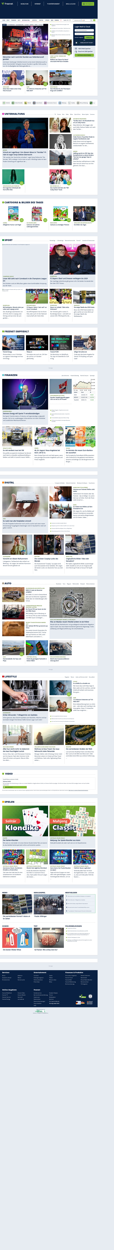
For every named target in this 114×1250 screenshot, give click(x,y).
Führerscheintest (90, 583)
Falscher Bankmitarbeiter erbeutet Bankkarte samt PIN (77, 931)
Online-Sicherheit (85, 975)
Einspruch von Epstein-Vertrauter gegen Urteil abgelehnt (60, 25)
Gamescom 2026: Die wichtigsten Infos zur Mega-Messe (62, 528)
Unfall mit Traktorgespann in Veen (73, 937)
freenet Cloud (68, 977)
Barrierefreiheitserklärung (41, 995)
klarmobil (20, 997)
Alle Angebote (89, 4)
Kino (63, 114)
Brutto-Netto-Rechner (86, 979)
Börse (3, 975)
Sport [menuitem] (8, 20)
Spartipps (92, 375)
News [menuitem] (3, 20)
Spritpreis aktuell (6, 977)
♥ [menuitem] (61, 20)
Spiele (51, 975)
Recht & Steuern (84, 375)
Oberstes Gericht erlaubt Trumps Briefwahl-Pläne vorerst (78, 907)
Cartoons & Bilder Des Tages (24, 202)
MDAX (76, 397)
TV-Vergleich (84, 984)
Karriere (51, 999)
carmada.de (21, 999)
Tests (64, 583)
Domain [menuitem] (57, 20)
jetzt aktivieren (9, 787)
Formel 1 (79, 240)
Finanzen (11, 375)
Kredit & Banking (75, 375)
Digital (9, 482)
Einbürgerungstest (39, 977)
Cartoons (92, 114)
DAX (75, 395)
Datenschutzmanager (39, 1001)
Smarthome (92, 482)
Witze (71, 114)
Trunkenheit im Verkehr (71, 928)
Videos (51, 977)
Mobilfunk (24, 4)
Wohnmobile (76, 583)
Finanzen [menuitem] (13, 20)
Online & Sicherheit (71, 482)
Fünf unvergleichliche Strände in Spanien (59, 716)
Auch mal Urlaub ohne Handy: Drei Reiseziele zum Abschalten (63, 721)
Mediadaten (52, 997)
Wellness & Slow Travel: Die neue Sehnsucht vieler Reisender (63, 718)
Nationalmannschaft (70, 240)
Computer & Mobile (60, 482)
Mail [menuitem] (52, 20)
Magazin (69, 583)
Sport (8, 240)
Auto (8, 583)
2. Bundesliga (60, 240)
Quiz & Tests (77, 114)
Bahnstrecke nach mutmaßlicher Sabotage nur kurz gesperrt (79, 896)
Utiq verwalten (38, 1003)
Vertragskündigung (54, 1001)
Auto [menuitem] (19, 20)
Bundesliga (52, 240)
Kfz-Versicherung (69, 984)
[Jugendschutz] (40, 1011)
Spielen (9, 801)
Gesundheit (92, 676)
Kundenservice (38, 993)
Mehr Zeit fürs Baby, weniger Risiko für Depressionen (78, 903)
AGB (35, 1005)
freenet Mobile (22, 995)
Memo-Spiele (85, 114)
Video (67, 114)
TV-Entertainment (53, 4)
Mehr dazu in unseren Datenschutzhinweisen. (78, 790)
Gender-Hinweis (53, 993)
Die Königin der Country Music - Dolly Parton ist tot (61, 28)
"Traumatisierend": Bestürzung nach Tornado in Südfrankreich (79, 911)
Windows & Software (82, 482)
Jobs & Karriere (65, 375)
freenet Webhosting (70, 982)
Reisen (72, 676)
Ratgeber (67, 676)
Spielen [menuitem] (47, 20)
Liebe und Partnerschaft (81, 676)
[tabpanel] (25, 44)
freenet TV (5, 995)
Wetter (19, 977)
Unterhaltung (15, 113)
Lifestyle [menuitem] (34, 20)
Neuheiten (58, 583)
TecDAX (76, 400)
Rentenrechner (85, 982)
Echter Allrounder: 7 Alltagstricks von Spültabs (76, 900)
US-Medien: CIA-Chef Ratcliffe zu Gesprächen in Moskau (60, 31)
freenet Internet (6, 997)
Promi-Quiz (37, 982)
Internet (38, 4)
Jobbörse (20, 975)
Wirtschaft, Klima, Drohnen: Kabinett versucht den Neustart (61, 35)
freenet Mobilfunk (7, 993)
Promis (59, 114)
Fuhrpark (82, 583)
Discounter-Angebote (71, 975)
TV (55, 114)
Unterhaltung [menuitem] (26, 20)
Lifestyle (11, 676)
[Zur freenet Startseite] (7, 3)
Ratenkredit (84, 977)
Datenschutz (37, 999)
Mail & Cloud (70, 4)
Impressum (37, 997)
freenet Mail (68, 979)
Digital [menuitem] (41, 20)
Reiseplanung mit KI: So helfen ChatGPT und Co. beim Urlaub (63, 525)
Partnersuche (21, 979)
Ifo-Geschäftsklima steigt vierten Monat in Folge (60, 417)
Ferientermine (6, 979)
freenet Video (21, 993)
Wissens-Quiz (52, 979)
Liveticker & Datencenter (88, 240)
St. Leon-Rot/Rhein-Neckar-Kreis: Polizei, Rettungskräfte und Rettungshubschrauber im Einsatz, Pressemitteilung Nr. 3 (78, 934)
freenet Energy (6, 999)
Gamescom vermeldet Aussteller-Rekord (59, 523)
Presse (51, 995)
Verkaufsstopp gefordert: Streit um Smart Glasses (61, 531)
